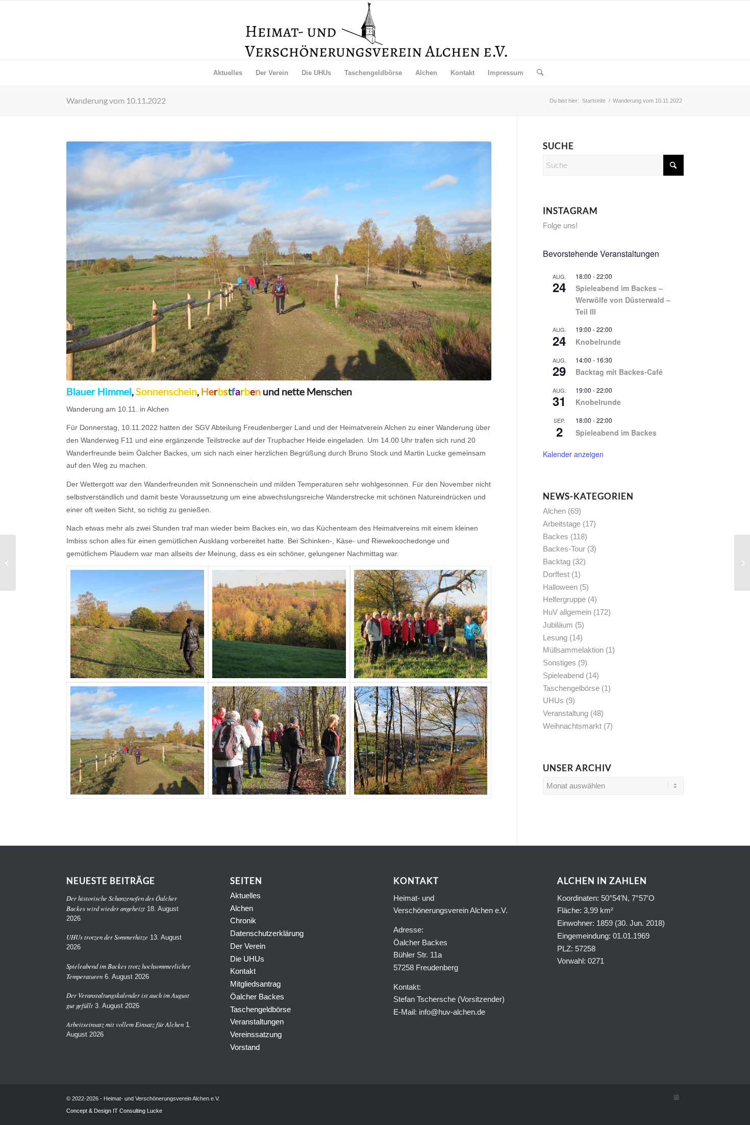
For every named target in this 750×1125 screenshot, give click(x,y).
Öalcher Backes (257, 996)
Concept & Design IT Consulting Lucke (114, 1111)
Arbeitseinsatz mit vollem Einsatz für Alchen (125, 1024)
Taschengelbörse (571, 688)
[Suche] (536, 73)
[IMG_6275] (421, 740)
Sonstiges (559, 662)
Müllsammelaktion (573, 649)
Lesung (555, 637)
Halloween (560, 587)
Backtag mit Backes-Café (619, 372)
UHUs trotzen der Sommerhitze (107, 936)
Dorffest (556, 574)
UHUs (553, 700)
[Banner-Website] (375, 30)
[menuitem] (228, 73)
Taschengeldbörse (260, 1009)
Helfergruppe (564, 599)
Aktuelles (245, 895)
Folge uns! (560, 225)
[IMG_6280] (137, 624)
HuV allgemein (567, 612)
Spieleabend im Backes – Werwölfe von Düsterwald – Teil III (623, 299)
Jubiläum (558, 624)
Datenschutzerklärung (267, 933)
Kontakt (243, 971)
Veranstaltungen (257, 1021)
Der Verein (247, 946)
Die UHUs (247, 958)
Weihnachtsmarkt (572, 726)
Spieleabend (563, 675)
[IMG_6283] (279, 624)
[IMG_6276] (279, 740)
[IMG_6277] (137, 740)
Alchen (554, 511)
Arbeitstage (562, 523)
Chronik (243, 920)
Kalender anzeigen (573, 454)
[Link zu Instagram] (676, 1097)
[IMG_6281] (421, 624)
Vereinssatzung (256, 1034)
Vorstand (245, 1047)
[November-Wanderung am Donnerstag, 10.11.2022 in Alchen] (8, 563)
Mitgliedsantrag (255, 983)
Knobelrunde (598, 342)
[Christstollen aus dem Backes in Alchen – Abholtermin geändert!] (742, 563)
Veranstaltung (565, 713)
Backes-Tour (564, 548)
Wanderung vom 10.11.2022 (116, 100)
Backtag (556, 561)
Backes (555, 536)
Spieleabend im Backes (616, 432)
